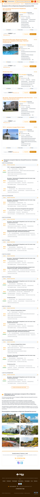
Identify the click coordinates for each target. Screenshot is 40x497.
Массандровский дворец (25, 22)
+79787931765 (20, 489)
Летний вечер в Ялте (7, 71)
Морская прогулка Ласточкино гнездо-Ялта (27, 111)
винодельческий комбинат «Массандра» (24, 271)
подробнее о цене (7, 67)
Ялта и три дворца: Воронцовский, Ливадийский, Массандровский (20, 208)
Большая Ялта (23, 53)
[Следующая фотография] (17, 17)
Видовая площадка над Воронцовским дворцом (28, 138)
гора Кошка (15, 190)
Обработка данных (27, 493)
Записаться (33, 34)
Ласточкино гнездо (24, 21)
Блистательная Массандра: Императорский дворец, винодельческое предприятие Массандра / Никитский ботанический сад (15, 41)
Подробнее (26, 34)
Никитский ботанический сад (12, 271)
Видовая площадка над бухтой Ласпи (26, 136)
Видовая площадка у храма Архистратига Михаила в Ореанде (28, 142)
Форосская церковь (24, 145)
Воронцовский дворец (24, 19)
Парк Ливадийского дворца (25, 113)
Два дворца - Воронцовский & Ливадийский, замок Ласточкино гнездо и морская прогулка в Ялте (18, 98)
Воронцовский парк (32, 19)
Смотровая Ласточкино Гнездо (25, 27)
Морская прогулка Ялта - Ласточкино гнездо (25, 188)
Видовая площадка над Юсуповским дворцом (14, 172)
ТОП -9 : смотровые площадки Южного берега (14, 127)
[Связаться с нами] (35, 1)
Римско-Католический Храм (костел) (26, 84)
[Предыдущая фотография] (4, 17)
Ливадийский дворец (31, 21)
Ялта (32, 27)
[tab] (8, 30)
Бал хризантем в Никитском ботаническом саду (28, 51)
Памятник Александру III (25, 24)
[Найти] (32, 1)
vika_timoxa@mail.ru (12, 486)
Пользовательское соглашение (19, 493)
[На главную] (4, 1)
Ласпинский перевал (24, 81)
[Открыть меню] (37, 1)
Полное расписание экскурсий (19, 387)
